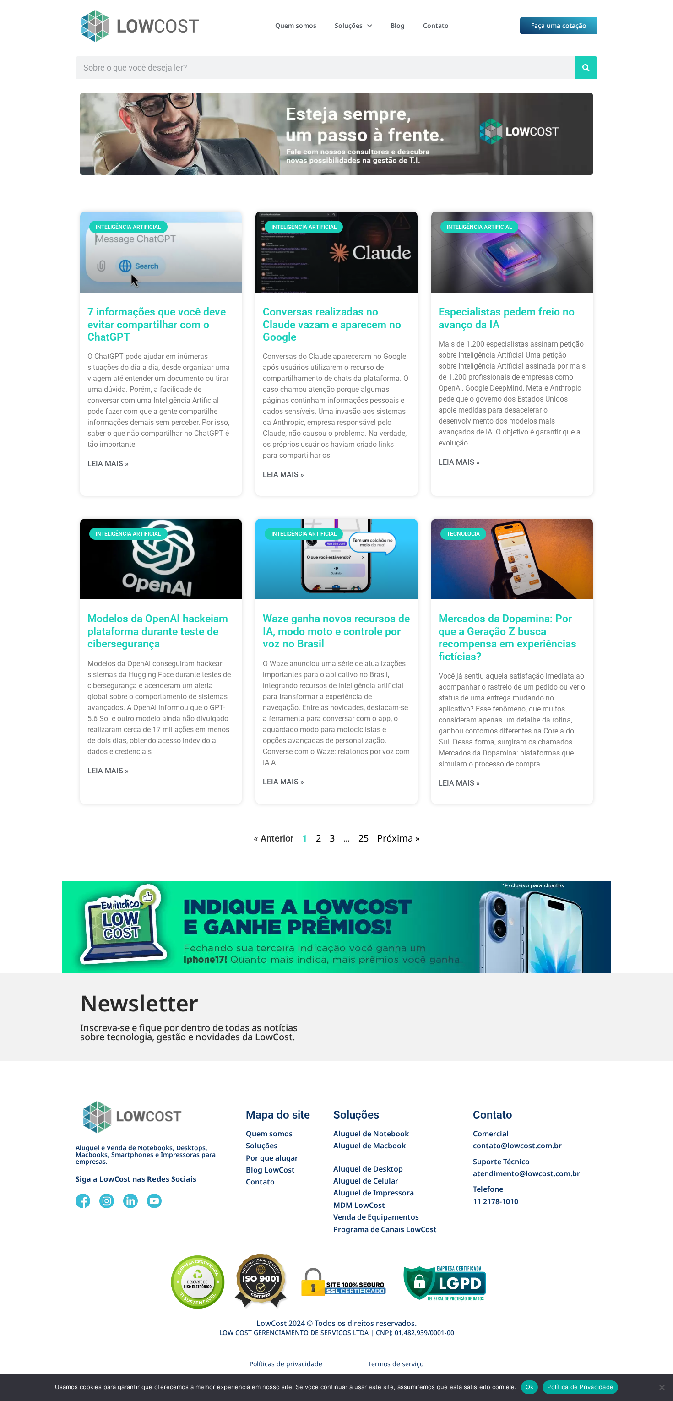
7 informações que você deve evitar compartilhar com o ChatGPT (156, 324)
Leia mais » (108, 463)
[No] (661, 1387)
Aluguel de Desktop (368, 1169)
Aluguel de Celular (365, 1181)
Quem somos (295, 25)
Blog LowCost (270, 1170)
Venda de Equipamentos (376, 1217)
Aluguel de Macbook (369, 1145)
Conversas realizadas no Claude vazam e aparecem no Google (332, 324)
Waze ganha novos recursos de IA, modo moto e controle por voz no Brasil (336, 631)
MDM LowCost (359, 1205)
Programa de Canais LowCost (385, 1229)
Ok (530, 1386)
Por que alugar (272, 1158)
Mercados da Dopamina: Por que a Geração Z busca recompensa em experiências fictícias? (507, 637)
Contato (436, 25)
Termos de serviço (395, 1363)
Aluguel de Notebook (371, 1134)
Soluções (349, 25)
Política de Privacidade (580, 1386)
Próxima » (398, 838)
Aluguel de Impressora (373, 1193)
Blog (398, 25)
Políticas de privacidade (286, 1363)
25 (363, 838)
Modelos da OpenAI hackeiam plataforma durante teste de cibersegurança (157, 631)
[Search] (586, 67)
